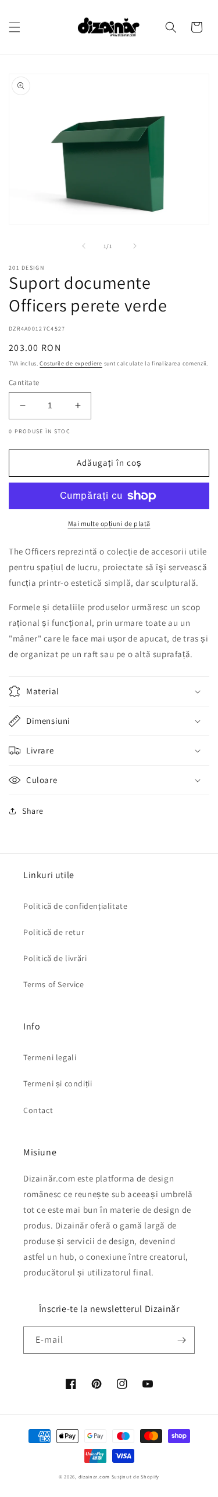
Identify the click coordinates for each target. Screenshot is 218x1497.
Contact (38, 1110)
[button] (14, 27)
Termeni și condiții (57, 1083)
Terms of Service (53, 984)
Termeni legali (49, 1057)
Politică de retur (53, 932)
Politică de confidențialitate (75, 906)
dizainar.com (94, 1476)
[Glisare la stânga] (84, 246)
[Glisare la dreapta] (135, 246)
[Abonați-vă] (181, 1340)
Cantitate (24, 382)
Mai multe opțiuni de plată (109, 523)
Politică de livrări (55, 958)
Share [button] (33, 811)
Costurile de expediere (71, 363)
